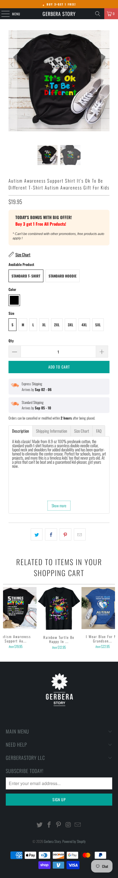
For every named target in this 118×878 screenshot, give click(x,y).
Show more (59, 505)
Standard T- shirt (26, 276)
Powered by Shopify (74, 841)
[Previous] (12, 87)
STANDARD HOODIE (63, 276)
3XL (70, 324)
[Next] (105, 87)
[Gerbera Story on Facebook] (49, 825)
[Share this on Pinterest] (65, 534)
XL (44, 324)
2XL (57, 324)
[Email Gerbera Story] (78, 825)
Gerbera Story (59, 13)
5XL (98, 324)
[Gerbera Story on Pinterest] (59, 825)
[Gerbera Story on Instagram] (68, 825)
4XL (84, 324)
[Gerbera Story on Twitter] (40, 825)
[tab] (21, 431)
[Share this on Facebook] (51, 534)
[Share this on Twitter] (37, 534)
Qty (11, 340)
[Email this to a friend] (80, 534)
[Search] (97, 13)
